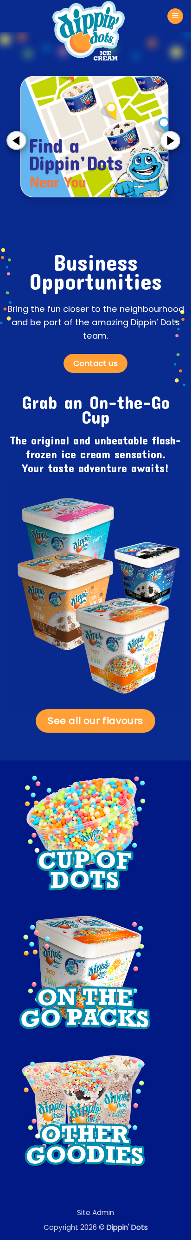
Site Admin (95, 1212)
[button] (175, 16)
